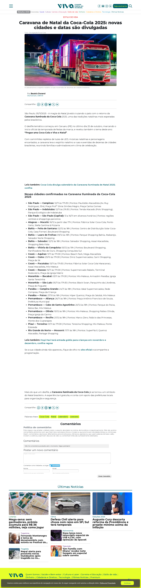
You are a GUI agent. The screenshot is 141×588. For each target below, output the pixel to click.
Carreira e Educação (59, 12)
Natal (53, 417)
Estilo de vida (73, 12)
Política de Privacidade (108, 583)
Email (54, 468)
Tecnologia (106, 12)
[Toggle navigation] (11, 6)
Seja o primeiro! (64, 446)
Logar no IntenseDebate (54, 465)
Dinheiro (82, 12)
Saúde (42, 12)
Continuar (127, 583)
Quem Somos (33, 575)
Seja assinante (120, 6)
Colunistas (35, 12)
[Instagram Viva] (107, 6)
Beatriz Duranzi (38, 94)
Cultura (48, 12)
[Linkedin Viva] (110, 6)
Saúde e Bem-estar (51, 575)
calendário (63, 417)
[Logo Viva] (16, 578)
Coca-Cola (44, 417)
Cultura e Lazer (71, 575)
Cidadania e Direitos (93, 12)
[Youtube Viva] (103, 6)
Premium (95, 577)
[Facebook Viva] (99, 6)
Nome (25, 468)
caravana (74, 417)
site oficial (86, 349)
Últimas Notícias (117, 12)
